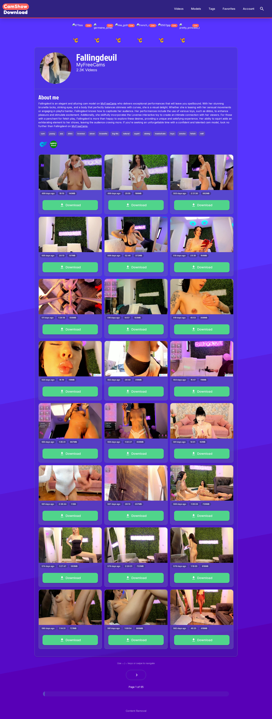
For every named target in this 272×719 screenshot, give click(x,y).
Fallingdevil (96, 58)
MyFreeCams (108, 104)
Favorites (229, 8)
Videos (179, 8)
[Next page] (136, 676)
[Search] (262, 9)
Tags (212, 8)
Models (196, 8)
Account (248, 8)
